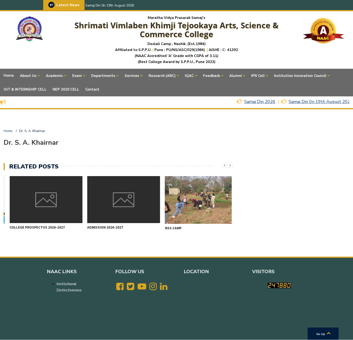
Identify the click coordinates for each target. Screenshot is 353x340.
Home (9, 75)
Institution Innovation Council (300, 75)
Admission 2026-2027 (99, 227)
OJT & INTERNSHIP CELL (25, 89)
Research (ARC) (162, 75)
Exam (77, 75)
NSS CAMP (167, 228)
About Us (28, 75)
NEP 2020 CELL (66, 89)
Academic (54, 75)
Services (132, 75)
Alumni (235, 75)
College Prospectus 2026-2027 (31, 227)
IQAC (189, 75)
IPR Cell (258, 75)
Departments (103, 75)
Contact (92, 89)
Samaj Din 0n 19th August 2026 (109, 5)
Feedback (211, 75)
